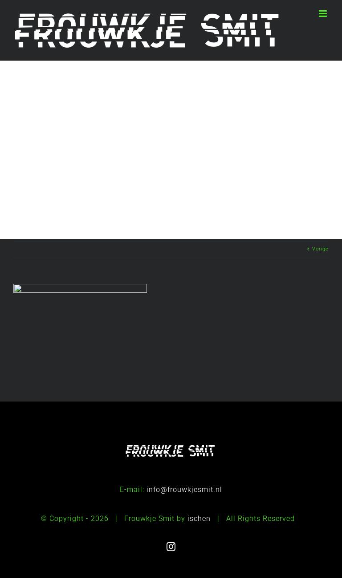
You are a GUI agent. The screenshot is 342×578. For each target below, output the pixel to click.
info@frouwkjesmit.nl (184, 489)
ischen (199, 518)
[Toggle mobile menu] (324, 13)
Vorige (320, 249)
